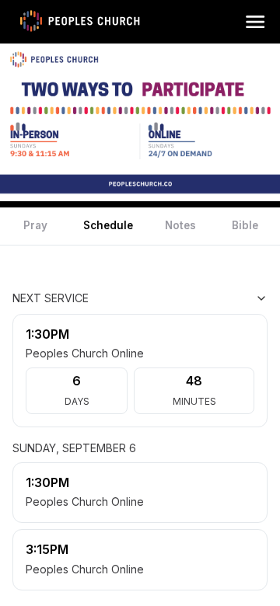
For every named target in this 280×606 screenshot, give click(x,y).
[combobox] (190, 298)
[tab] (35, 226)
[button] (255, 21)
